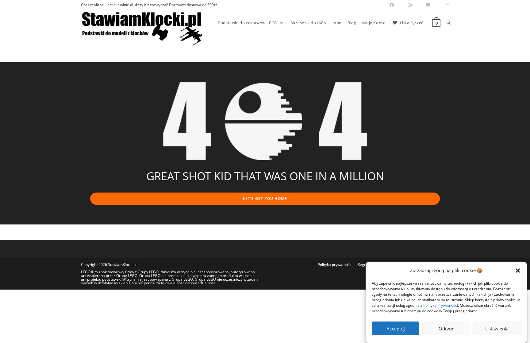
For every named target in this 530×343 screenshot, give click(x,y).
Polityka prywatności (335, 264)
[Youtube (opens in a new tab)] (428, 5)
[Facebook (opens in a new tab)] (391, 5)
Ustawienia (497, 328)
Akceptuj (395, 328)
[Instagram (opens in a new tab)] (410, 5)
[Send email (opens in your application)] (443, 5)
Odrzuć (446, 328)
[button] (518, 270)
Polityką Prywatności (440, 305)
